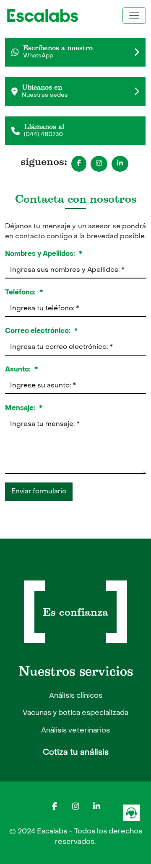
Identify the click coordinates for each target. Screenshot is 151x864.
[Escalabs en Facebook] (54, 806)
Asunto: (21, 369)
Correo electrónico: (41, 331)
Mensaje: (23, 408)
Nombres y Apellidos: (43, 254)
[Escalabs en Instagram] (75, 806)
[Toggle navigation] (134, 15)
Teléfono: (24, 292)
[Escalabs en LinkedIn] (96, 806)
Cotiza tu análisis (76, 752)
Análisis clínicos (75, 696)
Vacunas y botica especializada (75, 713)
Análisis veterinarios (75, 730)
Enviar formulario (38, 491)
